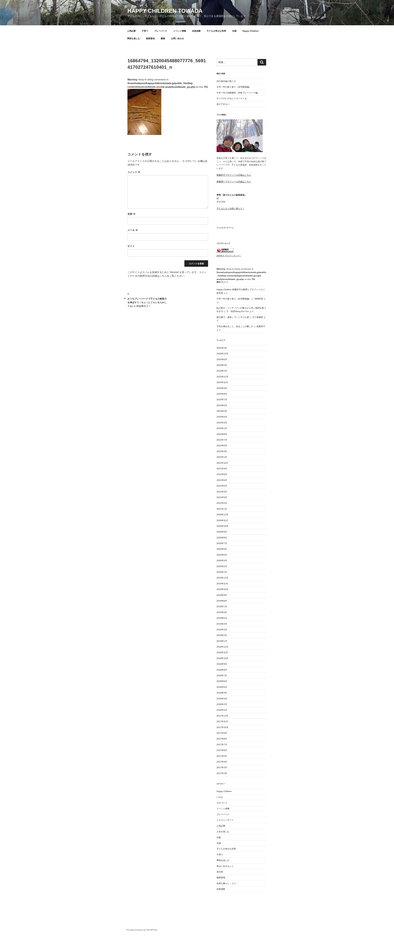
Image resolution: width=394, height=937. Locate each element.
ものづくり (222, 803)
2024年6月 (222, 359)
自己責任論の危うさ (226, 81)
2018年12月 (222, 647)
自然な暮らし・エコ (226, 883)
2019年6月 (222, 612)
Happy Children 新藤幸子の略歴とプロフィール (239, 289)
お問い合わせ (177, 38)
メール (132, 230)
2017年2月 (222, 773)
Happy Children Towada (165, 11)
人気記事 (131, 31)
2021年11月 (222, 463)
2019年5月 (222, 618)
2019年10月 (222, 589)
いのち (220, 797)
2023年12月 (222, 376)
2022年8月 (222, 434)
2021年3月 (222, 497)
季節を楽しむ (133, 38)
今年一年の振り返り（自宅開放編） (234, 87)
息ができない (223, 104)
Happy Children (250, 31)
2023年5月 (222, 411)
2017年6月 (222, 750)
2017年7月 (222, 744)
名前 (131, 214)
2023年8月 (222, 394)
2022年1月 (222, 457)
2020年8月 (222, 537)
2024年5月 (222, 365)
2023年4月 (222, 417)
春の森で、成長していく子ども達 (233, 317)
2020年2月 (222, 566)
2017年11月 (222, 721)
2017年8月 (222, 738)
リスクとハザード (225, 820)
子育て (145, 31)
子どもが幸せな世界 (216, 31)
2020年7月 (222, 543)
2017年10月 (222, 727)
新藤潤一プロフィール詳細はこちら (234, 181)
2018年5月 (222, 687)
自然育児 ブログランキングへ (229, 256)
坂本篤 (220, 293)
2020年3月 (222, 560)
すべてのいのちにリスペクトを (232, 98)
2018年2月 (222, 704)
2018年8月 (222, 670)
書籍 (163, 38)
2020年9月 (222, 532)
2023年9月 (222, 388)
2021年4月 (222, 491)
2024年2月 (222, 371)
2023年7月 (222, 399)
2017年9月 (222, 733)
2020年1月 (222, 572)
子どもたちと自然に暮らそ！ (231, 208)
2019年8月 (222, 601)
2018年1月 (222, 710)
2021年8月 (222, 474)
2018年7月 (222, 675)
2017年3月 (222, 767)
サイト (131, 246)
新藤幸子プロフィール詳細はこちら (234, 175)
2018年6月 (222, 681)
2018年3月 (222, 698)
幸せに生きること (225, 866)
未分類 (220, 872)
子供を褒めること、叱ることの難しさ (235, 326)
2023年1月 (222, 428)
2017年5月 (222, 756)
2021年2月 (222, 503)
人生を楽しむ (223, 831)
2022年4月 (222, 451)
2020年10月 (222, 526)
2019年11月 (222, 583)
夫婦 (234, 31)
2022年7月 (222, 440)
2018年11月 (222, 652)
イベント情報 (179, 31)
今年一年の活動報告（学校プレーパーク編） (238, 92)
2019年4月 (222, 624)
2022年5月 (222, 445)
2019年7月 (222, 606)
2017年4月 (222, 762)
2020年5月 (222, 555)
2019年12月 (222, 577)
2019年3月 (222, 629)
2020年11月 (222, 520)
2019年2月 (222, 635)
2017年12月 (222, 716)
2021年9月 (222, 468)
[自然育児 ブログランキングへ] (225, 252)
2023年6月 (222, 405)
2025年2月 (222, 348)
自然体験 (196, 31)
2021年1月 (222, 509)
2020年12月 (222, 514)
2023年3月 (222, 422)
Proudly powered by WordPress (142, 930)
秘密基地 (150, 38)
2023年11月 (222, 382)
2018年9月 (222, 664)
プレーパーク (160, 31)
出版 (219, 837)
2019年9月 (222, 595)
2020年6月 (222, 549)
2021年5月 (222, 486)
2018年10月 (222, 658)
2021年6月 (222, 480)
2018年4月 (222, 692)
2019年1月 (222, 641)
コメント (133, 172)
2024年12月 (222, 353)
